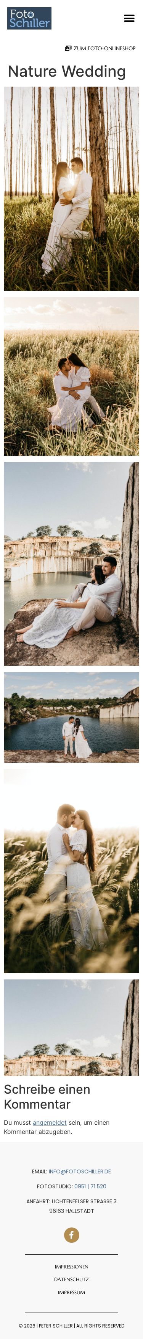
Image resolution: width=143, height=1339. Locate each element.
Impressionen (71, 1266)
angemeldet (50, 1122)
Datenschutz (71, 1279)
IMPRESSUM (71, 1292)
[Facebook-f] (71, 1235)
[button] (129, 18)
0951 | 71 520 (90, 1186)
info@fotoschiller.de (80, 1171)
